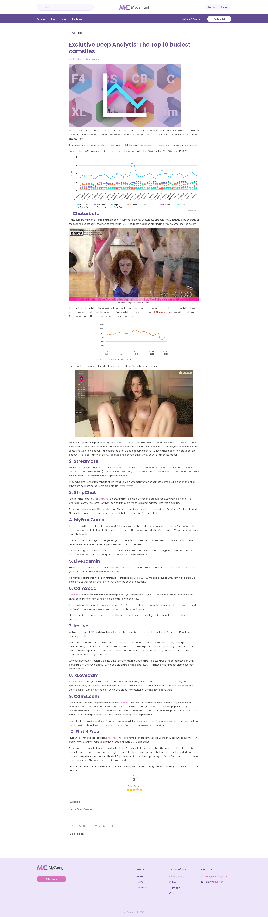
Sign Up (211, 7)
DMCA (172, 882)
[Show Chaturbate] (83, 207)
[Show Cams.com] (100, 209)
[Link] (104, 826)
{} (107, 826)
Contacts (77, 19)
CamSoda (74, 594)
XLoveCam (75, 681)
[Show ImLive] (181, 207)
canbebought (136, 303)
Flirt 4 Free (111, 737)
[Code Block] (100, 826)
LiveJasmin (119, 567)
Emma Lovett (126, 485)
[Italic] (76, 826)
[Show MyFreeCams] (134, 207)
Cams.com (123, 702)
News (63, 19)
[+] (111, 826)
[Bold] (72, 826)
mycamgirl (94, 59)
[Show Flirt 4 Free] (116, 209)
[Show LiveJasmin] (150, 207)
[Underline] (80, 826)
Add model (219, 19)
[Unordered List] (92, 826)
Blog (53, 19)
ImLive (114, 632)
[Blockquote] (96, 826)
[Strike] (84, 826)
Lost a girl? (192, 19)
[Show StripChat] (116, 207)
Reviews (41, 19)
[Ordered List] (88, 826)
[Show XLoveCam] (83, 209)
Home (72, 32)
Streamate (117, 467)
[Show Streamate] (99, 207)
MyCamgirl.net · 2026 (134, 912)
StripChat (104, 498)
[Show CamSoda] (166, 207)
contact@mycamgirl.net (214, 876)
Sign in (224, 7)
